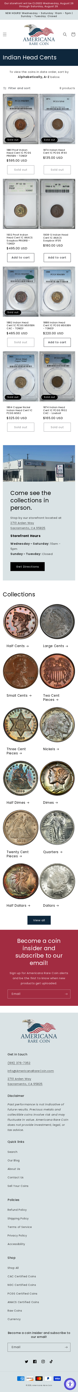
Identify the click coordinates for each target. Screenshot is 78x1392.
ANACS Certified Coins (23, 1302)
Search (13, 1152)
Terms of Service (20, 1227)
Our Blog (14, 1160)
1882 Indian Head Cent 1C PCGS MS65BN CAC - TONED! (20, 325)
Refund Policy (17, 1210)
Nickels (49, 749)
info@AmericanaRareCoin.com (31, 1071)
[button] (5, 34)
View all (39, 920)
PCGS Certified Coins (22, 1294)
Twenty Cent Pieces (18, 854)
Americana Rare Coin (42, 1385)
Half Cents (16, 646)
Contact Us (16, 1177)
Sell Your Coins (18, 1186)
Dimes (48, 803)
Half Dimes (16, 803)
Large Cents (53, 646)
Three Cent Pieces (16, 751)
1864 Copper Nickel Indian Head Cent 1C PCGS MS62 (19, 410)
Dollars (49, 905)
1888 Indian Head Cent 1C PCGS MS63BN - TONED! (57, 325)
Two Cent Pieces (51, 697)
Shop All (13, 1268)
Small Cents (17, 695)
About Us (14, 1169)
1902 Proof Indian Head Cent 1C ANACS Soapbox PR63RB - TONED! (20, 239)
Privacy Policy (17, 1235)
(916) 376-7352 (19, 1063)
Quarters (50, 852)
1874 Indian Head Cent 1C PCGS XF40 (55, 151)
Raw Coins (15, 1311)
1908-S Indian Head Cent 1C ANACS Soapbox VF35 (55, 237)
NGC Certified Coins (22, 1285)
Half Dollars (16, 905)
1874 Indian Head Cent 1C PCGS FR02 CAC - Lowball (55, 410)
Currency (14, 1319)
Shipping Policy (18, 1218)
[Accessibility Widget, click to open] (70, 1384)
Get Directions (27, 567)
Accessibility (16, 1244)
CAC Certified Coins (22, 1276)
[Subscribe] (66, 994)
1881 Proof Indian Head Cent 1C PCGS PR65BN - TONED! (19, 153)
